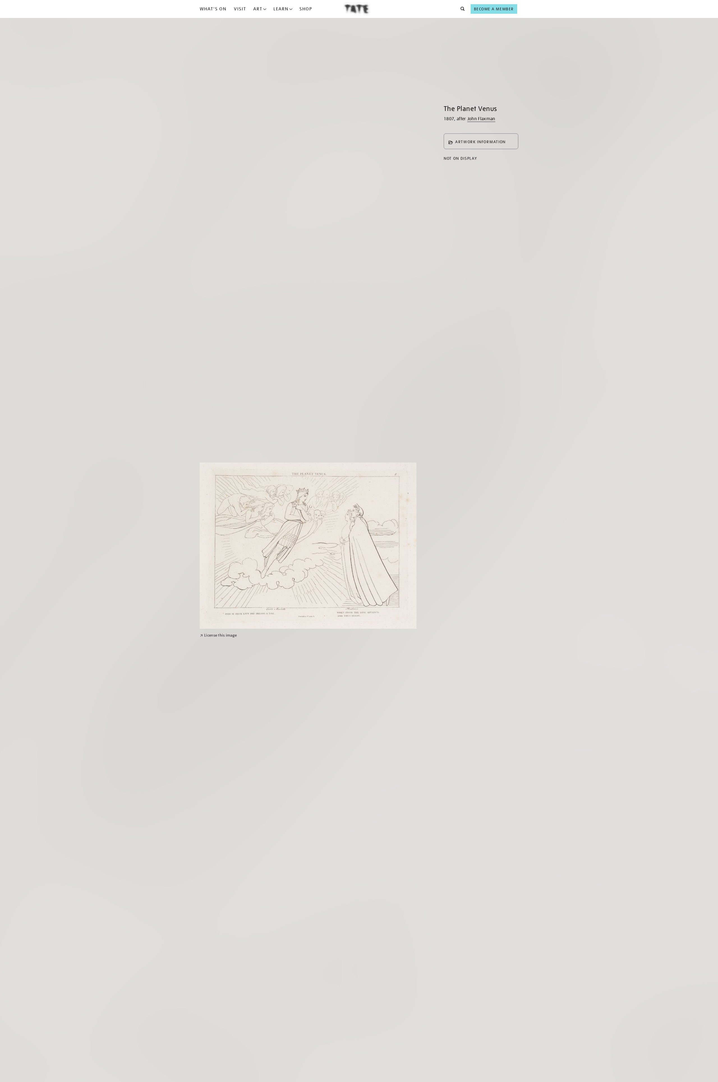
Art (258, 9)
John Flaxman (481, 119)
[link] (218, 635)
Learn (281, 9)
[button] (461, 9)
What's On (213, 9)
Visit (240, 9)
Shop (306, 9)
